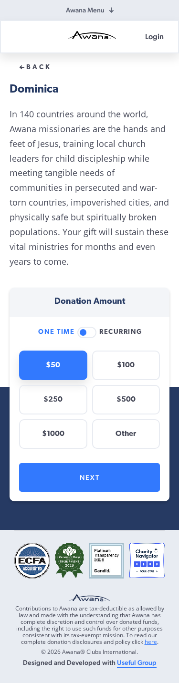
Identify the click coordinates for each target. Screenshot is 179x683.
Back (39, 67)
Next (90, 477)
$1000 (53, 434)
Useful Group (137, 662)
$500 (126, 400)
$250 (53, 400)
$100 (126, 365)
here (151, 642)
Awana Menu (85, 10)
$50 (53, 365)
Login (154, 36)
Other (126, 434)
